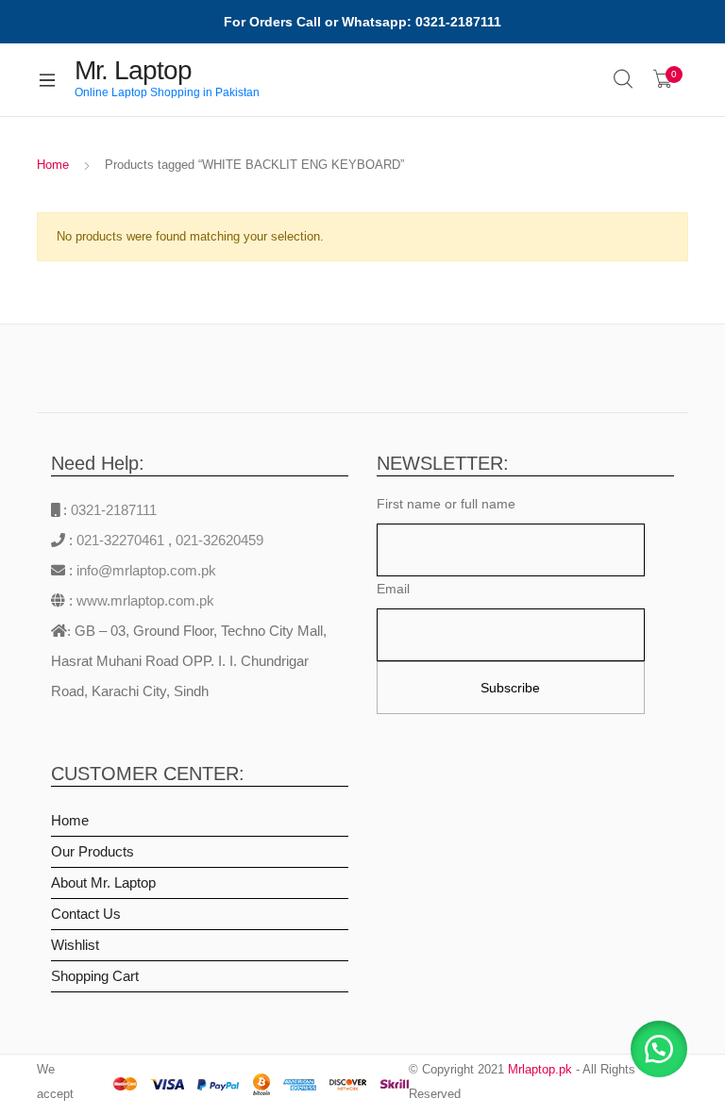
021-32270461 (122, 540)
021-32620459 (219, 540)
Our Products (92, 851)
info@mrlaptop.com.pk (144, 570)
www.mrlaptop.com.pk (143, 600)
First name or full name (446, 503)
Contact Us (86, 914)
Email (393, 588)
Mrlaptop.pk (540, 1069)
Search (624, 79)
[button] (659, 1049)
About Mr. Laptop (103, 882)
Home (53, 165)
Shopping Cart (95, 976)
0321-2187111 (114, 510)
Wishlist (75, 945)
